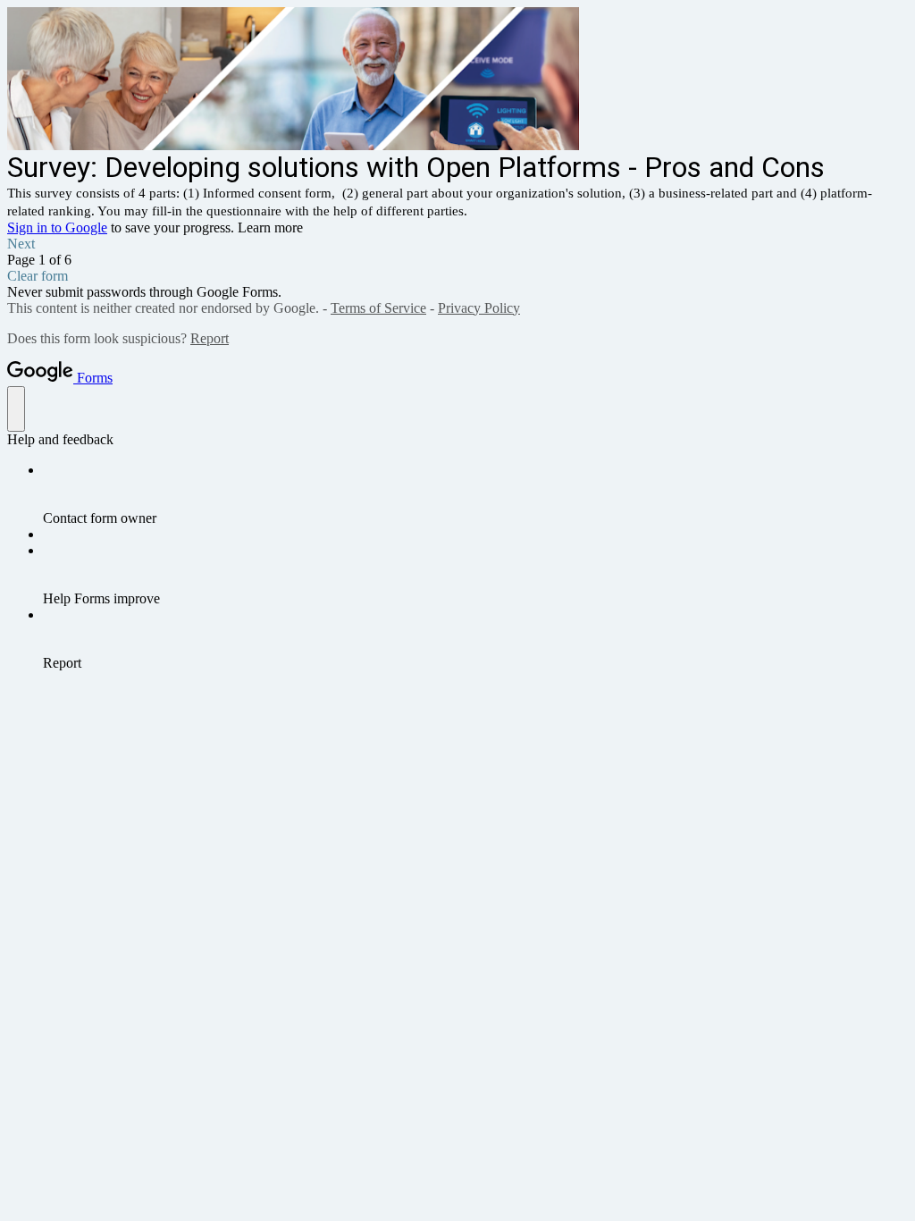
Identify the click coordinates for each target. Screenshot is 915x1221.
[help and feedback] (16, 409)
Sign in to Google (57, 227)
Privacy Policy (479, 308)
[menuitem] (475, 494)
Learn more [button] (270, 227)
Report (209, 338)
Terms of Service (378, 308)
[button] (457, 244)
